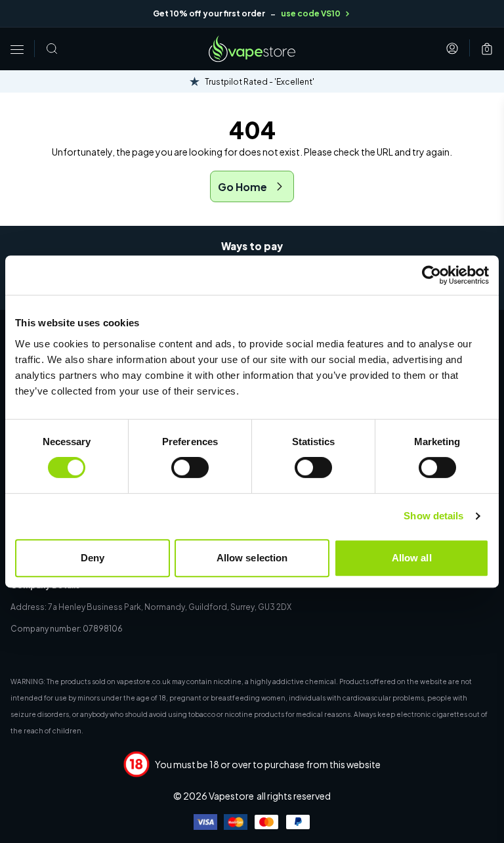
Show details (433, 515)
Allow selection (252, 557)
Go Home (242, 187)
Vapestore (231, 796)
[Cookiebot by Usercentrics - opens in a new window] (431, 275)
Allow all (412, 557)
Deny (92, 557)
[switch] (190, 467)
